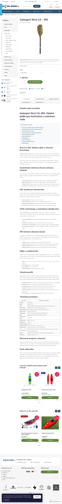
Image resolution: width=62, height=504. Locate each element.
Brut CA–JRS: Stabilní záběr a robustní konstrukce (32, 127)
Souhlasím (37, 496)
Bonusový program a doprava (28, 141)
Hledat (37, 6)
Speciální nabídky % (8, 24)
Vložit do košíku (36, 82)
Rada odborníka (25, 143)
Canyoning (6, 69)
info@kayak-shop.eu (23, 462)
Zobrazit (30, 397)
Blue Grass (34, 385)
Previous (56, 368)
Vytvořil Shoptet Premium (55, 501)
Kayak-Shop (48, 462)
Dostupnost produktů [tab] (53, 99)
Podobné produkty (39, 102)
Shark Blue (29, 385)
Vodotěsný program (8, 66)
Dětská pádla (8, 46)
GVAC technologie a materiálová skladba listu (31, 132)
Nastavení (6, 500)
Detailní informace (23, 65)
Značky (5, 75)
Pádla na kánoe (8, 36)
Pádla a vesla (7, 33)
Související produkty (26, 102)
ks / (50, 471)
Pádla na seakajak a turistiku (11, 40)
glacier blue (47, 385)
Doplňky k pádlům (9, 51)
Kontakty (4, 474)
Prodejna (4, 476)
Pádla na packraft (9, 44)
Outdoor (6, 72)
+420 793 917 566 (36, 462)
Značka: (23, 92)
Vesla (7, 53)
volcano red (53, 385)
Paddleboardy (7, 30)
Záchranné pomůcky (8, 60)
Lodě (5, 27)
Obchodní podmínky (5, 1)
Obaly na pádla (8, 49)
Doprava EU (13, 1)
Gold (25, 385)
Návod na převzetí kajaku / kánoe (9, 478)
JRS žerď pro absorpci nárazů (28, 134)
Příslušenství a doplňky (8, 63)
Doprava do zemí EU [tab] (40, 99)
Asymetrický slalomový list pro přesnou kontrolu (32, 129)
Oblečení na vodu (7, 56)
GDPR (4, 479)
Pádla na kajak (8, 38)
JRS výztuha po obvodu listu (28, 131)
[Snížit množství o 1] (25, 83)
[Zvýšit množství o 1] (25, 81)
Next (59, 368)
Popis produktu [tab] (26, 99)
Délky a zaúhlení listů (26, 136)
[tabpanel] (30, 386)
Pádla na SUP (8, 42)
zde (30, 497)
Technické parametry (26, 139)
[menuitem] (8, 11)
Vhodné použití (25, 138)
